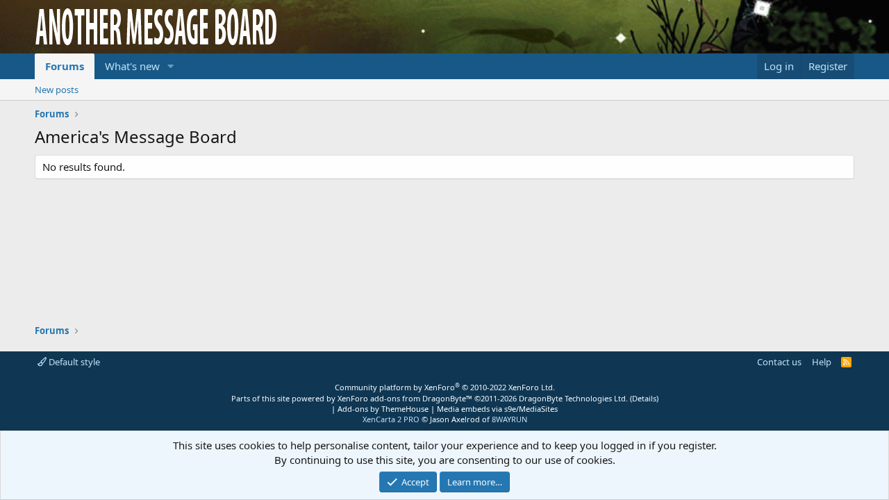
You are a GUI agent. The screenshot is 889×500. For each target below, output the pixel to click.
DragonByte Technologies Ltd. (573, 398)
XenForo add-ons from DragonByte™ (405, 398)
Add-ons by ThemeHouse (383, 408)
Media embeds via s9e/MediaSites (497, 408)
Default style (73, 362)
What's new (132, 66)
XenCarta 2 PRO (391, 419)
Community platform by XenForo (445, 387)
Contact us (779, 362)
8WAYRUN (509, 419)
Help (821, 362)
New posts (56, 89)
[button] (171, 66)
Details (644, 398)
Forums (64, 66)
